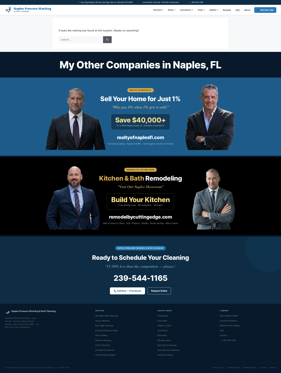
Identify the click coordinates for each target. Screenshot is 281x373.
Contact (223, 335)
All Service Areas (165, 355)
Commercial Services (104, 350)
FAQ (238, 10)
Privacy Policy (218, 367)
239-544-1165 (140, 278)
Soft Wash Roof (233, 367)
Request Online (159, 290)
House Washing (102, 321)
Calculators (185, 9)
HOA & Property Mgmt (105, 355)
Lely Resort (162, 330)
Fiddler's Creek (164, 325)
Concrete (263, 367)
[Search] (107, 39)
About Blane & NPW (229, 316)
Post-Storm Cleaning (166, 345)
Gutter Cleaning (102, 345)
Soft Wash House (249, 367)
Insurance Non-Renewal (168, 350)
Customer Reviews (228, 321)
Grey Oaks (162, 321)
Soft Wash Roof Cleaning (106, 316)
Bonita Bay (162, 335)
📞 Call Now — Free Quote (127, 290)
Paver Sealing (101, 335)
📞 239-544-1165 (196, 2)
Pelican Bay (162, 316)
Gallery (212, 9)
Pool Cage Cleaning (104, 325)
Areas (170, 9)
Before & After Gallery (230, 325)
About (247, 10)
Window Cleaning (103, 340)
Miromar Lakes (164, 340)
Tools (200, 9)
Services (157, 9)
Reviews (227, 10)
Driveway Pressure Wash (106, 330)
